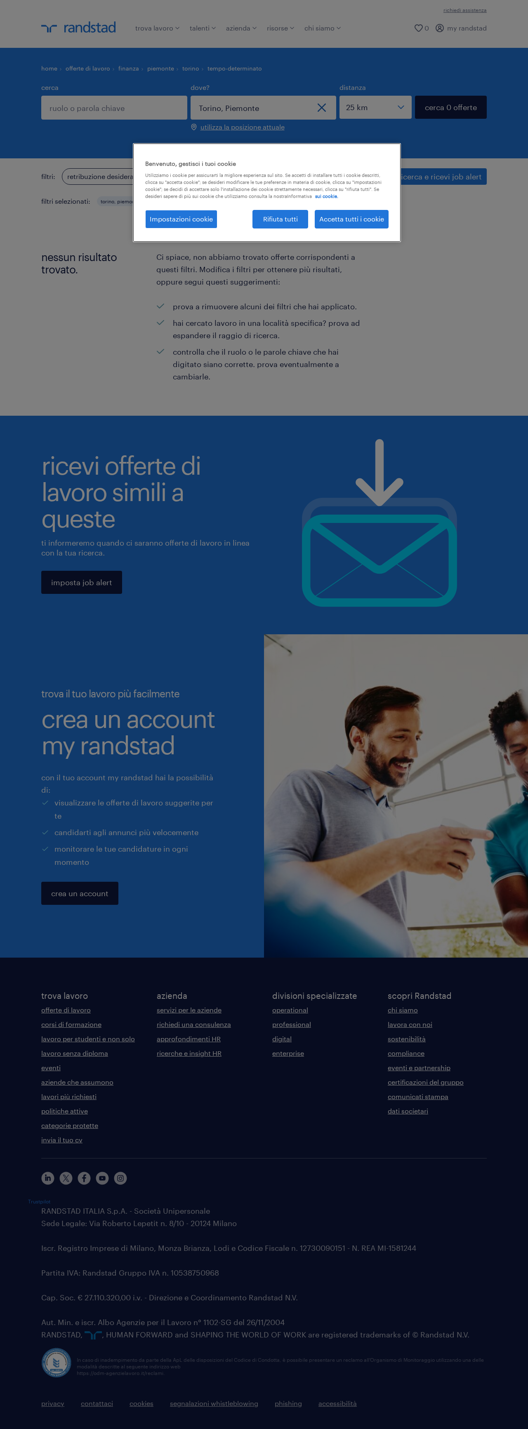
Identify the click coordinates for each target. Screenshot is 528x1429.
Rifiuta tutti (280, 219)
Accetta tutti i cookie (351, 219)
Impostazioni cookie (181, 219)
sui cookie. (326, 196)
